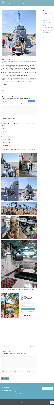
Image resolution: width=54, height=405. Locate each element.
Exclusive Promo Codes (45, 3)
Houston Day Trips (27, 61)
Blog (38, 3)
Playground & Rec (11, 61)
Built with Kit (27, 315)
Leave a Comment (4, 61)
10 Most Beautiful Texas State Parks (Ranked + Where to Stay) (47, 29)
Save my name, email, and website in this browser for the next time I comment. (17, 375)
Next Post (32, 346)
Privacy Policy (17, 394)
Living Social (14, 136)
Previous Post (5, 346)
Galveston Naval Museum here (22, 149)
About (16, 390)
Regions (9, 3)
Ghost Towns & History (20, 61)
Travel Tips (34, 3)
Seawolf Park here (11, 151)
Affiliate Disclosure (18, 391)
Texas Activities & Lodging (19, 3)
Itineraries (28, 3)
